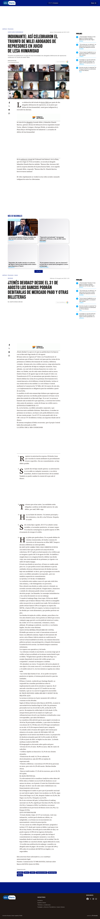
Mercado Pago (52, 872)
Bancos (26, 872)
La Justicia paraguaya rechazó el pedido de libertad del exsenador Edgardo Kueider (22, 238)
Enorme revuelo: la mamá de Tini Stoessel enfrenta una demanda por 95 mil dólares (87, 69)
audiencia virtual (26, 159)
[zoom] (38, 82)
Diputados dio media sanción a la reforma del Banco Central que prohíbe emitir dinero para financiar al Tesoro (22, 264)
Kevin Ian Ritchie (12, 60)
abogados (29, 122)
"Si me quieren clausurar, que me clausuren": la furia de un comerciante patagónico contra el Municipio (54, 264)
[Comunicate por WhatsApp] (96, 898)
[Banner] (38, 120)
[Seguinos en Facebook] (87, 898)
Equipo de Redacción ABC (16, 302)
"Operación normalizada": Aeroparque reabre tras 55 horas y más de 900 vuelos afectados (53, 239)
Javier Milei (45, 102)
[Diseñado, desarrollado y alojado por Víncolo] (95, 915)
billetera (20, 875)
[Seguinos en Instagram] (93, 898)
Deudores (20, 872)
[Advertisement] (50, 17)
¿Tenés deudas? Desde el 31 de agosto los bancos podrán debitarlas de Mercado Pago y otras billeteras (87, 39)
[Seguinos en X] (90, 898)
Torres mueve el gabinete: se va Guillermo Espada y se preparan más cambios (87, 53)
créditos (32, 872)
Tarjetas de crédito (42, 872)
